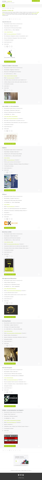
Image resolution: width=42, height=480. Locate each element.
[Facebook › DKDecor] (7, 219)
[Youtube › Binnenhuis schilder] (12, 256)
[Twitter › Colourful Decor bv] (5, 46)
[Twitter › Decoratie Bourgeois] (5, 392)
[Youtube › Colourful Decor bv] (12, 46)
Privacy (23, 477)
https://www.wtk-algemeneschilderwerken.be (14, 290)
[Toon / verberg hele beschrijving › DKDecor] (22, 208)
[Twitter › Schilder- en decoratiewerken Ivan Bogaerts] (5, 433)
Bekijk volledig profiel (10, 61)
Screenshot (21, 118)
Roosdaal (11, 25)
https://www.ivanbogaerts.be (11, 422)
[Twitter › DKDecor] (5, 219)
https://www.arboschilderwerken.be (12, 118)
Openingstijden (7, 212)
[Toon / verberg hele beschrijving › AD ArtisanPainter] (22, 335)
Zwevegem (12, 198)
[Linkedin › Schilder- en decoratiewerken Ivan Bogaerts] (9, 433)
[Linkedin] (23, 475)
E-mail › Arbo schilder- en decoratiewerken (10, 116)
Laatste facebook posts (8, 42)
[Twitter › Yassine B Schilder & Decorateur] (5, 90)
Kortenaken (12, 151)
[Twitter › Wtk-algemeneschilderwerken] (5, 303)
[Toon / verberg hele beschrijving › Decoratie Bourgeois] (22, 381)
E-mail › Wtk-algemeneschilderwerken (10, 288)
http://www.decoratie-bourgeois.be (12, 379)
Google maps (16, 25)
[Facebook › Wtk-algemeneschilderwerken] (7, 303)
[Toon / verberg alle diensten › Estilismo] (22, 164)
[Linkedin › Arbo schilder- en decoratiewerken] (9, 131)
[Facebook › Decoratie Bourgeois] (7, 392)
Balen (9, 414)
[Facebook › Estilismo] (7, 172)
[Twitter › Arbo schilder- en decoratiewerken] (5, 131)
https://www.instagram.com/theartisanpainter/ (14, 333)
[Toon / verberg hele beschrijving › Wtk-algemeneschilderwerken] (22, 292)
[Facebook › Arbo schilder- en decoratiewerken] (7, 131)
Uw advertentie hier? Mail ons (21, 465)
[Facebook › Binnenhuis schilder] (7, 256)
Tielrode (11, 235)
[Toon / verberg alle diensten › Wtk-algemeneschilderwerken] (22, 294)
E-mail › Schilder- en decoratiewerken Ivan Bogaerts (12, 420)
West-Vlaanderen (7, 198)
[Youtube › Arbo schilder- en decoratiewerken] (12, 131)
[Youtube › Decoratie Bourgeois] (12, 392)
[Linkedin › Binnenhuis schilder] (9, 256)
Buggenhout (12, 69)
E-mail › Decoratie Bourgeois (8, 377)
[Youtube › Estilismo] (12, 172)
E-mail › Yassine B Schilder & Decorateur (10, 75)
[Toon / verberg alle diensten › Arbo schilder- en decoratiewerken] (22, 122)
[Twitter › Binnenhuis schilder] (5, 256)
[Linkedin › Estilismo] (9, 172)
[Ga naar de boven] (39, 62)
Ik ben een (35, 0)
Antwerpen (5, 414)
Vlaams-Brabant (6, 25)
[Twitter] (19, 475)
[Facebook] (21, 475)
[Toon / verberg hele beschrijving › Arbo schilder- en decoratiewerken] (22, 120)
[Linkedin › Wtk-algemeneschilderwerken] (9, 303)
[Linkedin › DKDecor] (9, 219)
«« (3, 450)
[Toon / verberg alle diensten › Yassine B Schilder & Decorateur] (22, 82)
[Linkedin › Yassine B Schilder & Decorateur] (9, 90)
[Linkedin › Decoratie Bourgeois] (9, 392)
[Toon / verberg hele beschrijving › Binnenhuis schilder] (22, 246)
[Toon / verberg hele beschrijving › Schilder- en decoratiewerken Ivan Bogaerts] (22, 424)
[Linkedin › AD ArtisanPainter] (9, 345)
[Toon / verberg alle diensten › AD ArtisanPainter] (22, 337)
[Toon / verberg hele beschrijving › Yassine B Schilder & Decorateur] (22, 79)
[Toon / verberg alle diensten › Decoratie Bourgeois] (22, 383)
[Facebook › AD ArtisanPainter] (7, 345)
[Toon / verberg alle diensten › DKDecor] (22, 210)
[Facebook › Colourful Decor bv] (7, 46)
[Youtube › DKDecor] (12, 219)
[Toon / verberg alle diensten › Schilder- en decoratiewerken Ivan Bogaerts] (22, 426)
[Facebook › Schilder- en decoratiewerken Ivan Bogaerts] (7, 433)
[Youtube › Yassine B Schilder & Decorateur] (12, 90)
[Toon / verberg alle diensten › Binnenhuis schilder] (22, 248)
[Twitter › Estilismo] (5, 172)
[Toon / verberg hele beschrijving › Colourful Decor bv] (22, 36)
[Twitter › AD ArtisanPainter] (5, 345)
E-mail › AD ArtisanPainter (8, 331)
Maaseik (8, 282)
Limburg (5, 282)
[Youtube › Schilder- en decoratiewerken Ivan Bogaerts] (12, 433)
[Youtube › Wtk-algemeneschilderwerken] (12, 303)
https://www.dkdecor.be (10, 206)
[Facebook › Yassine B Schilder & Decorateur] (7, 90)
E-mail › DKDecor (7, 204)
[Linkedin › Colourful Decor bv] (9, 46)
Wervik (11, 371)
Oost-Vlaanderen (6, 69)
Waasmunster (12, 110)
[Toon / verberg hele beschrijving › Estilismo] (22, 162)
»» (19, 450)
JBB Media (20, 477)
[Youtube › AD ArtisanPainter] (12, 345)
